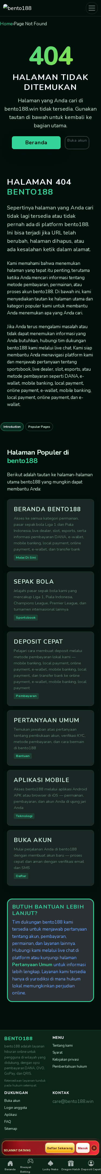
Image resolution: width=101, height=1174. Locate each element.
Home (6, 24)
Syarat (58, 1052)
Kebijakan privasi (66, 1059)
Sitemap (10, 1128)
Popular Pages (39, 427)
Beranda (36, 142)
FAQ (7, 1121)
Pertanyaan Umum (32, 965)
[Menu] (92, 8)
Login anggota (15, 1107)
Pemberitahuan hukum (70, 1066)
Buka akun (77, 140)
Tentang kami (63, 1045)
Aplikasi (10, 1114)
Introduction (12, 427)
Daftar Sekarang (60, 1148)
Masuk (83, 1148)
